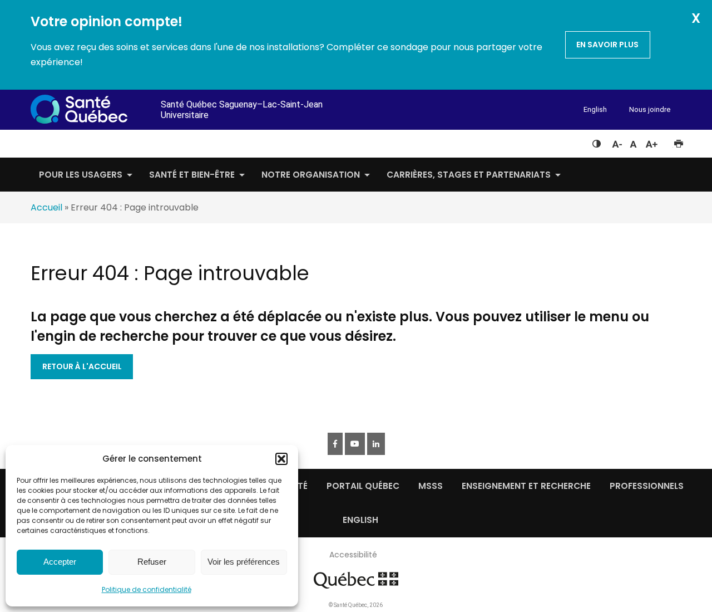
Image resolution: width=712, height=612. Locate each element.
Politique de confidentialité (146, 589)
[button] (281, 458)
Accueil (46, 207)
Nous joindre (649, 109)
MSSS (430, 486)
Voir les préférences (243, 561)
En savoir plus (607, 44)
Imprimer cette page (678, 141)
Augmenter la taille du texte (652, 141)
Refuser (151, 561)
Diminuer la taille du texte (616, 143)
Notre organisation (310, 174)
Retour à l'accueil (82, 366)
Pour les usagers (80, 174)
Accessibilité (353, 554)
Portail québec (363, 486)
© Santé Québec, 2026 (356, 605)
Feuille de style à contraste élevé (596, 141)
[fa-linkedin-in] (376, 444)
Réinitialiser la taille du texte (633, 141)
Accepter (59, 561)
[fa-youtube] (355, 444)
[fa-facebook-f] (335, 444)
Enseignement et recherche (526, 486)
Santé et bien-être (192, 174)
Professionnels (647, 486)
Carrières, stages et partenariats (469, 174)
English (595, 109)
